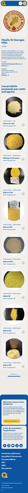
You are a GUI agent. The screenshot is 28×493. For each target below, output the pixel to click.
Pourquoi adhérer (8, 459)
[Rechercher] (20, 3)
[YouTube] (13, 445)
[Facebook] (4, 445)
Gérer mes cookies (5, 485)
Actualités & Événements (11, 456)
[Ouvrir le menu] (25, 3)
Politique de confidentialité (6, 487)
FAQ (3, 462)
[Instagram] (8, 445)
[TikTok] (17, 445)
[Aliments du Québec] (3, 3)
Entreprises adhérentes (10, 453)
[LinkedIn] (21, 445)
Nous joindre (6, 468)
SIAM (3, 465)
